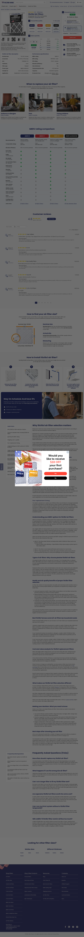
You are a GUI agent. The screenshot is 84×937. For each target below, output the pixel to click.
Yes (55, 473)
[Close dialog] (68, 452)
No (56, 478)
